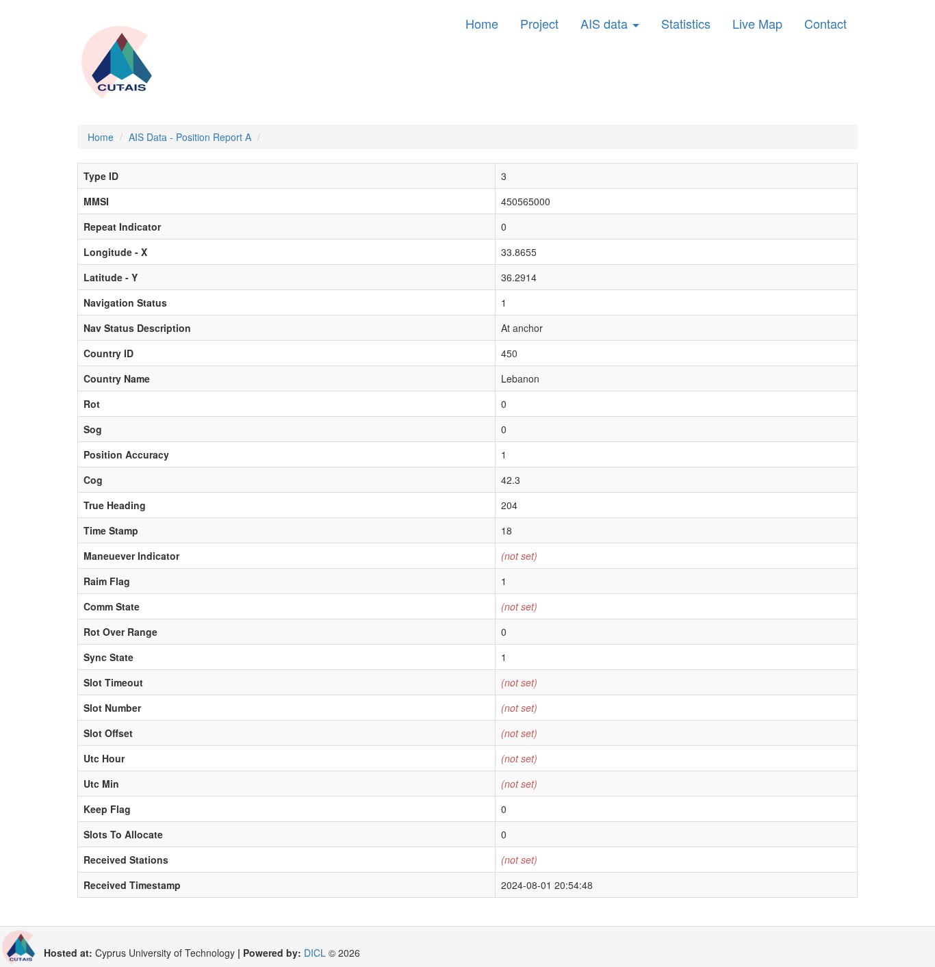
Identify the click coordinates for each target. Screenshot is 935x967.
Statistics (685, 23)
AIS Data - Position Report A (190, 137)
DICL (315, 952)
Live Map (757, 23)
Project (539, 23)
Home (481, 23)
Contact (825, 23)
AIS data (605, 23)
